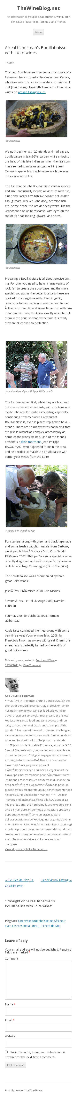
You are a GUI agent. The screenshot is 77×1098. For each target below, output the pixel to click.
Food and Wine (45, 660)
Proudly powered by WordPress (23, 1090)
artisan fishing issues (32, 92)
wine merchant (31, 442)
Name (10, 1004)
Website (10, 1036)
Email (10, 1020)
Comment (11, 958)
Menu (38, 32)
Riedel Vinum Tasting (56, 880)
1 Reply (9, 62)
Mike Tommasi (32, 665)
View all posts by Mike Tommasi (26, 849)
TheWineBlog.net (38, 8)
